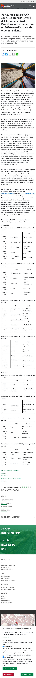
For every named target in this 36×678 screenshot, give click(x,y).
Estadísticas (8, 646)
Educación (4, 475)
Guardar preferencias (9, 668)
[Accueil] (8, 6)
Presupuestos (5, 567)
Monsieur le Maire (6, 569)
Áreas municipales (6, 563)
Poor (22, 486)
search (33, 6)
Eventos (3, 598)
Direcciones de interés (8, 580)
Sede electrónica (25, 1)
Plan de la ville (5, 576)
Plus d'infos (6, 637)
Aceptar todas (27, 674)
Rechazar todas (8, 674)
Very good (30, 486)
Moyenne (26, 486)
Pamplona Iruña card (7, 587)
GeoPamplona (5, 578)
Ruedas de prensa (6, 506)
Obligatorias (8, 640)
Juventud (4, 481)
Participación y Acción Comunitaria (11, 478)
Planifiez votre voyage (8, 589)
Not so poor (24, 486)
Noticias (3, 496)
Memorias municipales (8, 565)
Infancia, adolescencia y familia (10, 470)
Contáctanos (22, 1)
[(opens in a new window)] (18, 623)
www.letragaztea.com (27, 193)
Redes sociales (5, 510)
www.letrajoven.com (7, 193)
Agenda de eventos (7, 499)
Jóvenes (3, 473)
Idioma (30, 1)
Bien (28, 486)
